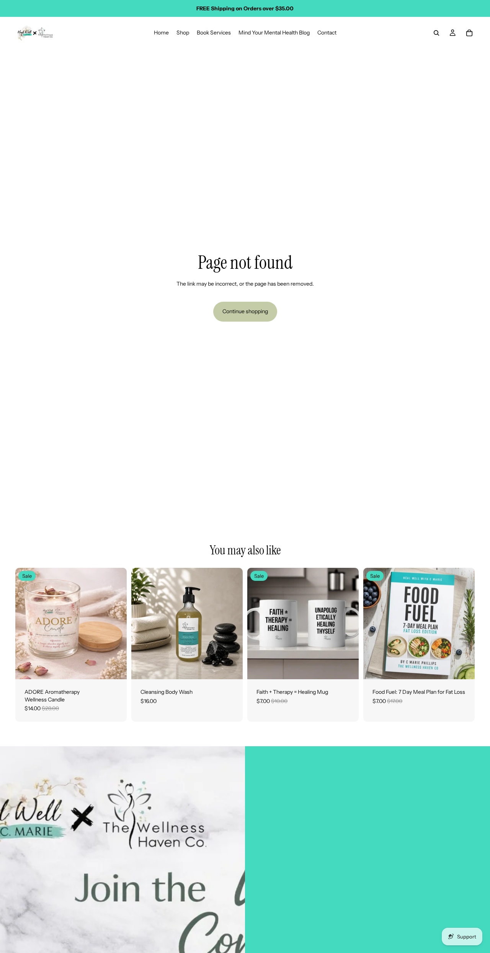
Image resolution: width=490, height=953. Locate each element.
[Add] (115, 667)
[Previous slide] (26, 623)
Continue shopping (245, 311)
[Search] (436, 33)
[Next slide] (115, 623)
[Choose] (231, 667)
